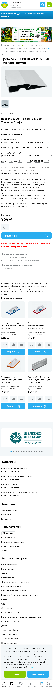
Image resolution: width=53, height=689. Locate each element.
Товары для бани (9, 630)
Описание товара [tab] (10, 173)
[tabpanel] (26, 437)
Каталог (16, 45)
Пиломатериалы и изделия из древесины (21, 617)
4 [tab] (18, 451)
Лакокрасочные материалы (15, 582)
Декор (4, 573)
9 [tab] (31, 451)
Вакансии (6, 515)
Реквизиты (6, 519)
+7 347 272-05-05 (35, 161)
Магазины (8, 533)
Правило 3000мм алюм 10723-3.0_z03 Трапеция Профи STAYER (39, 379)
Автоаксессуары (9, 638)
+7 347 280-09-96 (35, 156)
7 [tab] (26, 451)
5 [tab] (21, 451)
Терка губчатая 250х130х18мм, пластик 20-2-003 (11, 379)
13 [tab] (42, 451)
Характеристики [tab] (30, 173)
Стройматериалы (10, 621)
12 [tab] (39, 451)
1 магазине (9, 332)
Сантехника (7, 608)
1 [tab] (11, 451)
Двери (4, 625)
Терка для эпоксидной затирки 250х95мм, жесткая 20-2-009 (38, 325)
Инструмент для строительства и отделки (26, 48)
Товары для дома (9, 634)
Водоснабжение (9, 564)
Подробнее (33, 667)
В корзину (11, 235)
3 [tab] (16, 451)
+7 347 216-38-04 (35, 142)
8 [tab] (29, 451)
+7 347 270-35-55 (34, 148)
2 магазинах (36, 332)
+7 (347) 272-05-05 (17, 3)
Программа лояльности (12, 542)
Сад (3, 604)
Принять (15, 674)
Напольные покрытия (11, 586)
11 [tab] (36, 451)
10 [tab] (34, 451)
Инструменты (33, 45)
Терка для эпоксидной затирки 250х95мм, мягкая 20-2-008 (13, 325)
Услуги (4, 550)
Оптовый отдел (9, 537)
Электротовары (9, 643)
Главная (5, 45)
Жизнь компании (9, 510)
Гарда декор (7, 569)
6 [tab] (24, 451)
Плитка (4, 599)
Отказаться (38, 674)
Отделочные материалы (13, 591)
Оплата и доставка (10, 546)
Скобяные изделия (10, 612)
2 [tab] (13, 451)
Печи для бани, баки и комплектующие (20, 595)
